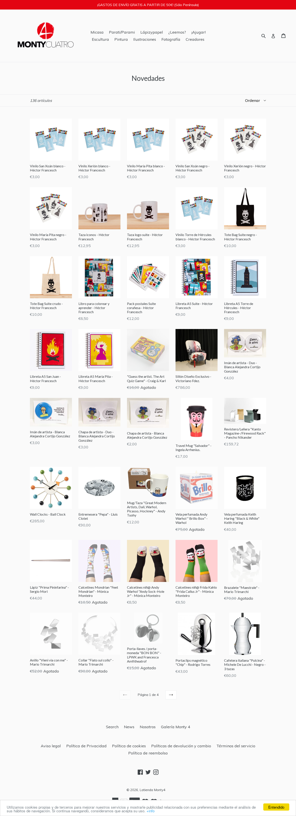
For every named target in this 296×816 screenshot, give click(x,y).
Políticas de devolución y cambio (181, 745)
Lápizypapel (151, 32)
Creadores (195, 39)
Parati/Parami (122, 32)
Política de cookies (129, 745)
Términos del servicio (235, 745)
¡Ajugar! (198, 32)
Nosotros (148, 726)
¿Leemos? (177, 32)
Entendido (276, 807)
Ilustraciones (144, 39)
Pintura (121, 39)
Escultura (100, 39)
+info (150, 810)
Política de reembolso (148, 753)
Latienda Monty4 (152, 790)
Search (112, 726)
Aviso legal (51, 745)
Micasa (97, 32)
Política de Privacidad (86, 745)
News (129, 726)
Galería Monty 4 (175, 726)
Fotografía (170, 39)
